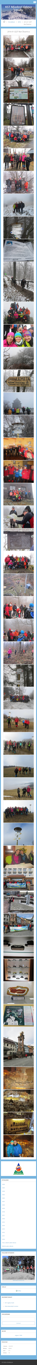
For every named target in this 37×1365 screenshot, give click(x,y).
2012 (3, 1232)
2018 (3, 1212)
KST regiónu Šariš (9, 1303)
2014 (3, 1225)
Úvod (4, 22)
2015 (3, 1222)
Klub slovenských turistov (11, 1306)
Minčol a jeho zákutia (7, 1246)
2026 (3, 1184)
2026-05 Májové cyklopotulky (18, 1280)
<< (4, 1335)
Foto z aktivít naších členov (9, 1242)
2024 (3, 1191)
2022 (3, 1198)
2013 (3, 1229)
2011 (3, 1236)
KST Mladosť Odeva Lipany (18, 8)
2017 (3, 1215)
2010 (3, 1239)
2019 (3, 1208)
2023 (3, 1194)
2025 (3, 1188)
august (17, 1335)
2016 (19, 22)
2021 (3, 1201)
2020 (3, 1205)
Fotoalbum (11, 22)
